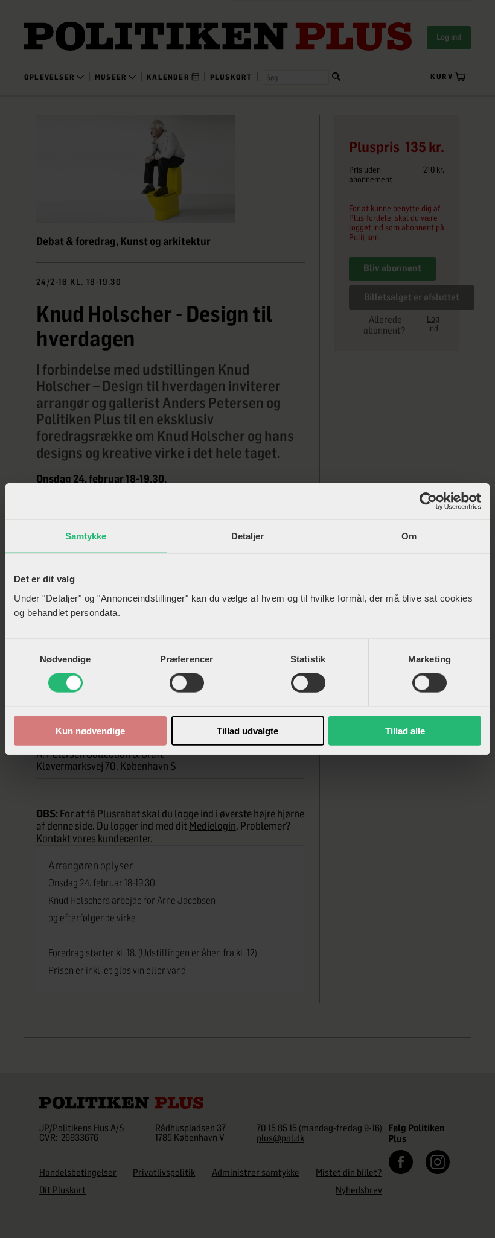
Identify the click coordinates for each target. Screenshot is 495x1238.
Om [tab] (409, 536)
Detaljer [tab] (247, 536)
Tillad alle (405, 730)
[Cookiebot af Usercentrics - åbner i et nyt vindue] (428, 501)
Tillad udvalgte (247, 730)
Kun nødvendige (90, 730)
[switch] (187, 683)
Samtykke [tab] (86, 536)
